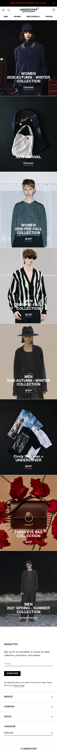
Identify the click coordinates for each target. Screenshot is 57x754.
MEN (6, 17)
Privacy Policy (18, 685)
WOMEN (17, 17)
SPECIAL (49, 17)
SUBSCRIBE (12, 674)
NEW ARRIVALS (33, 17)
